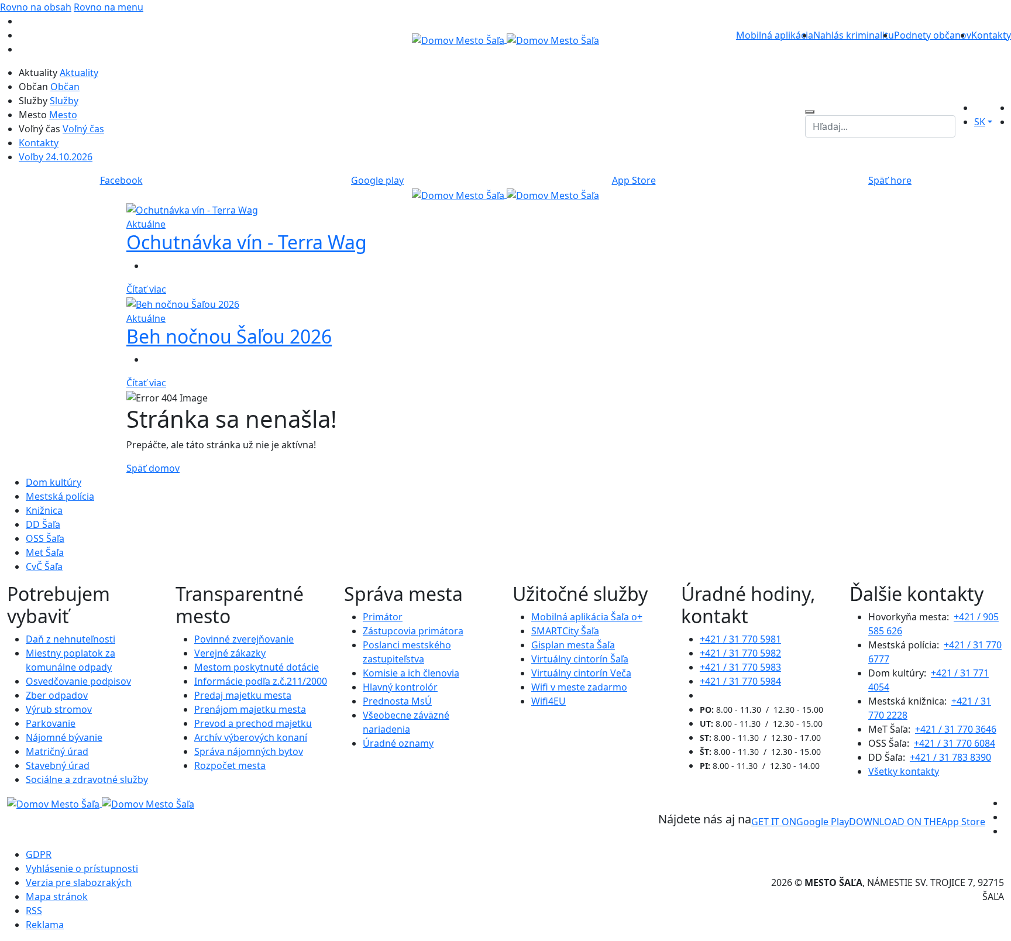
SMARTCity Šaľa (565, 630)
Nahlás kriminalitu (853, 35)
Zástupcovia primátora (413, 630)
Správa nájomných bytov (248, 751)
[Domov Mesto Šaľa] (505, 194)
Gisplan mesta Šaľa (573, 644)
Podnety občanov (932, 35)
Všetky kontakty (903, 771)
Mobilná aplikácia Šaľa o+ (586, 616)
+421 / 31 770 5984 (740, 681)
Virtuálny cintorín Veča (581, 673)
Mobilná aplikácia (774, 35)
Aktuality (79, 72)
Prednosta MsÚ (397, 701)
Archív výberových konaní (250, 737)
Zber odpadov (57, 695)
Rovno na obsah (35, 7)
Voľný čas (83, 128)
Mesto (63, 114)
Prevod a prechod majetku (253, 723)
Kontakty (991, 35)
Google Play (800, 821)
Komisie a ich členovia (411, 673)
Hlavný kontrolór (400, 687)
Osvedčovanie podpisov (78, 681)
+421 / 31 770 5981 (740, 639)
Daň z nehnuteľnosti (70, 639)
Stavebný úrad (58, 765)
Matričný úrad (57, 751)
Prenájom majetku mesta (250, 709)
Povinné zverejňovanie (244, 639)
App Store (917, 821)
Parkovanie (50, 723)
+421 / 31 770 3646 (955, 729)
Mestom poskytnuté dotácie (256, 667)
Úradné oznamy (398, 743)
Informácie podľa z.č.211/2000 (260, 681)
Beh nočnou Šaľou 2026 (229, 336)
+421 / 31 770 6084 (954, 743)
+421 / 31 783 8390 (950, 757)
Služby (64, 100)
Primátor (383, 616)
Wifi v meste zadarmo (579, 687)
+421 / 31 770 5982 (740, 653)
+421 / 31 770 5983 (740, 667)
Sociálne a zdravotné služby (87, 779)
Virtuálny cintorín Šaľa (579, 658)
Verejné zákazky (230, 653)
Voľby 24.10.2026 (55, 156)
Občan (65, 86)
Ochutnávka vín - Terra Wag (246, 242)
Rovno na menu (108, 7)
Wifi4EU (548, 701)
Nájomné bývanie (64, 737)
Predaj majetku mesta (242, 695)
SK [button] (979, 121)
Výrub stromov (59, 709)
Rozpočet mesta (230, 765)
